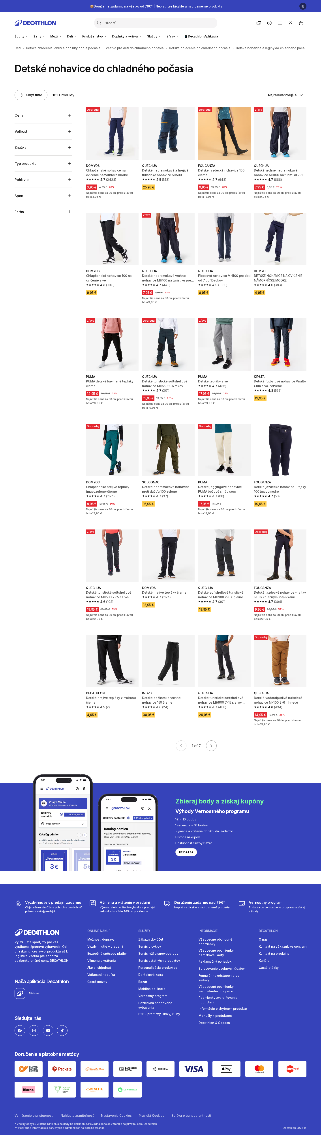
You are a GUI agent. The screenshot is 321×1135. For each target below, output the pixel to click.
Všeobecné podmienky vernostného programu (216, 989)
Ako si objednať (99, 967)
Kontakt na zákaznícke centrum (282, 946)
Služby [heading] (144, 931)
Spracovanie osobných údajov (222, 968)
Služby (152, 36)
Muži (54, 36)
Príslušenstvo (93, 36)
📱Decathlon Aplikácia (201, 36)
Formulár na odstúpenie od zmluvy (219, 978)
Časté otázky (97, 982)
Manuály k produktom (215, 1016)
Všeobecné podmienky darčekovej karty (216, 953)
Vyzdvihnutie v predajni (105, 946)
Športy (20, 36)
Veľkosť (21, 131)
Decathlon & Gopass (214, 1023)
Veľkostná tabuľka (101, 975)
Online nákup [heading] (99, 931)
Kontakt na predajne (274, 953)
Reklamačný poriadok (215, 961)
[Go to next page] (211, 745)
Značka (20, 147)
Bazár (142, 982)
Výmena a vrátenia (101, 960)
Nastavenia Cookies (116, 1115)
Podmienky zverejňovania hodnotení (218, 1000)
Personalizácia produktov (157, 967)
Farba (19, 212)
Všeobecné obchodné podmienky (215, 941)
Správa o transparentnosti (191, 1115)
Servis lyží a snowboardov (158, 953)
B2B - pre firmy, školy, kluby (159, 1014)
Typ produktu (25, 163)
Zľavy (171, 36)
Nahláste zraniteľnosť (77, 1115)
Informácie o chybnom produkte (223, 1008)
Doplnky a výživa (125, 36)
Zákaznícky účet (150, 939)
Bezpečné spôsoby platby (107, 953)
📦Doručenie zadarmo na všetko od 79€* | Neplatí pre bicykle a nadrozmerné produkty (156, 6)
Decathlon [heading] (268, 931)
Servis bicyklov (149, 946)
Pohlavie (22, 179)
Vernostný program (152, 996)
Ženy (38, 36)
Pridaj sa (186, 852)
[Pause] (302, 6)
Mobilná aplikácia (151, 989)
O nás (263, 939)
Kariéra (264, 960)
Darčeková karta (150, 975)
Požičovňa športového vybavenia (155, 1005)
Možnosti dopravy (101, 939)
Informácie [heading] (208, 931)
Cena (19, 115)
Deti (70, 36)
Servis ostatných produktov (159, 960)
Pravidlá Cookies (151, 1115)
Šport (19, 196)
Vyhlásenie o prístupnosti (34, 1115)
